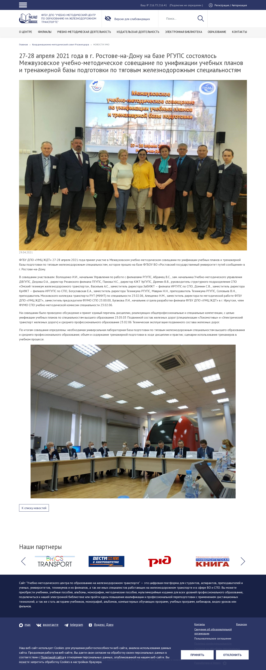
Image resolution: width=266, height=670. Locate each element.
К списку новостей (34, 508)
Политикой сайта (52, 657)
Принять (197, 655)
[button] (23, 561)
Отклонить (232, 655)
